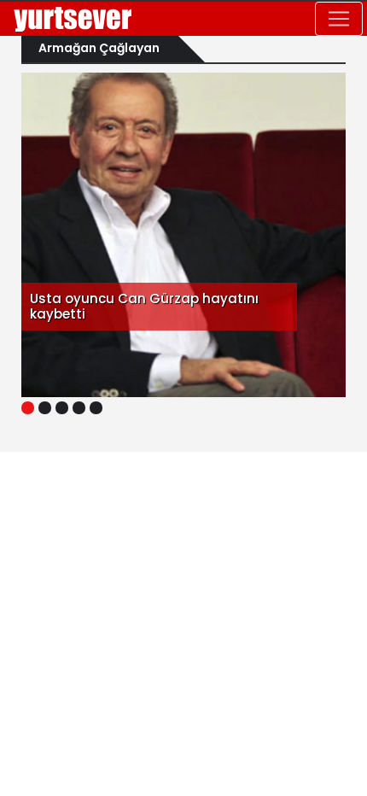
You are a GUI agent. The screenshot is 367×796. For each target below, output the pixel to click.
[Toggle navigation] (339, 19)
